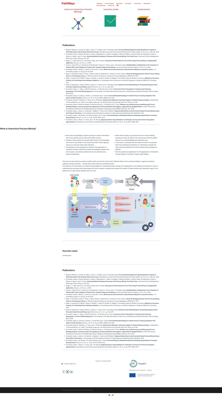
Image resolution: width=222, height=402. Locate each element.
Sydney (90, 390)
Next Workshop (101, 5)
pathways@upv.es (70, 363)
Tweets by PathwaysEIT (103, 361)
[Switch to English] (109, 395)
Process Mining (109, 3)
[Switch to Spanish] (117, 5)
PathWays (68, 3)
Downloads (128, 3)
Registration (147, 3)
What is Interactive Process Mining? (78, 10)
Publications (144, 9)
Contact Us (111, 5)
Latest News (137, 3)
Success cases (110, 9)
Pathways (99, 3)
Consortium (119, 3)
